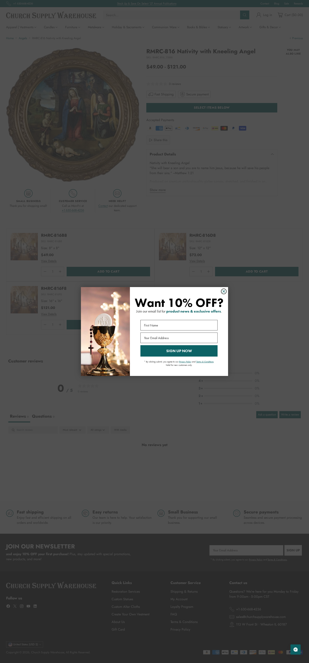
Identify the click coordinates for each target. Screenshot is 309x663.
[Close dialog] (223, 291)
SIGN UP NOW (179, 350)
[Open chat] (296, 649)
